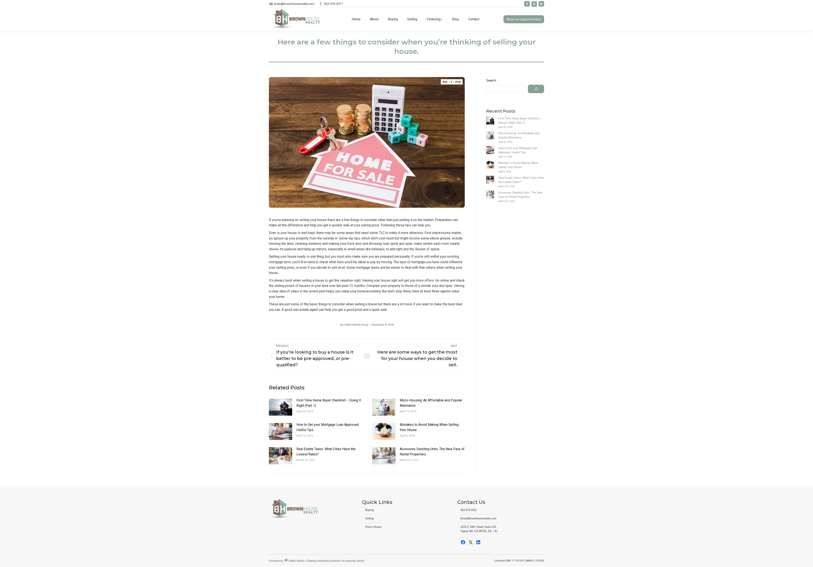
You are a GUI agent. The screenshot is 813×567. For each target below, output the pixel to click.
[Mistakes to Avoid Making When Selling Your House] (490, 165)
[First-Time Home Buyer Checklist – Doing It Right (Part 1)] (490, 121)
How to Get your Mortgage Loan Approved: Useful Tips (327, 427)
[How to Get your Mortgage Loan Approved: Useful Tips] (490, 150)
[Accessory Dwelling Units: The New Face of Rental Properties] (490, 195)
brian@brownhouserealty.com (294, 4)
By (354, 324)
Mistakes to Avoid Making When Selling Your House (429, 427)
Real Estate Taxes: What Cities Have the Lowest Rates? (325, 451)
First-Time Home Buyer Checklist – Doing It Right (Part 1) (328, 403)
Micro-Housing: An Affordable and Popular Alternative (431, 403)
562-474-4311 (333, 4)
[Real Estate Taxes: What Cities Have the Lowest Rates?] (490, 180)
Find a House (373, 526)
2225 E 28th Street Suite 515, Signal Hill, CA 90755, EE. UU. (479, 529)
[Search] (536, 89)
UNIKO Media (296, 560)
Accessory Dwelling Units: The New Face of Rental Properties (432, 451)
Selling (369, 518)
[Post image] (280, 407)
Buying (369, 510)
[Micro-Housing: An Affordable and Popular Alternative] (490, 136)
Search (491, 80)
